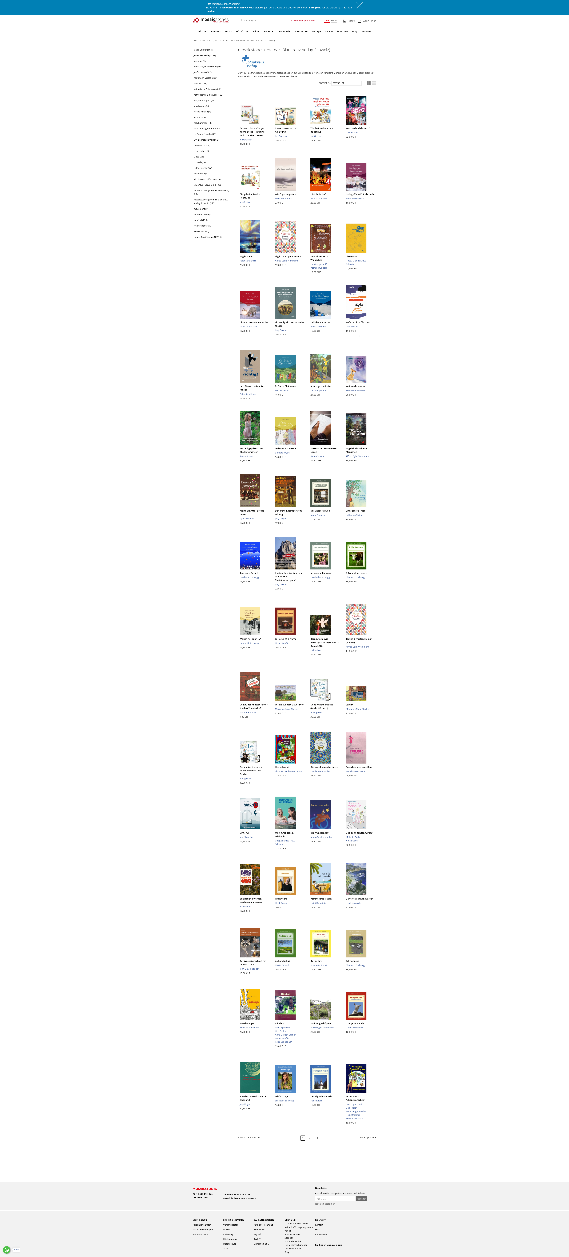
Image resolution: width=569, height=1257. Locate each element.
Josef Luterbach (247, 837)
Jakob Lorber (203, 49)
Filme (256, 31)
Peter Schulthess (283, 198)
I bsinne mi (281, 898)
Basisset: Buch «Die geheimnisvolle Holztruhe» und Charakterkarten (253, 132)
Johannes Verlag (205, 55)
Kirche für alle (202, 111)
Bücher (202, 31)
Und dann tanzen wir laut (359, 832)
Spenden (288, 1237)
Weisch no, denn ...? (250, 638)
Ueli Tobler (315, 650)
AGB (225, 1248)
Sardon (349, 704)
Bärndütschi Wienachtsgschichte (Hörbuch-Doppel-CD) (324, 642)
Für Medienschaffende (295, 1244)
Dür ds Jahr (316, 960)
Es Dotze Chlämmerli (286, 386)
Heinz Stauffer (282, 643)
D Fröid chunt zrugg (356, 573)
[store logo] (211, 20)
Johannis (200, 60)
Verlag (287, 1230)
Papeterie (285, 31)
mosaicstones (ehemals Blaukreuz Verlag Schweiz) (211, 201)
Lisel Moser (352, 326)
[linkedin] (342, 1249)
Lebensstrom (202, 145)
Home (196, 40)
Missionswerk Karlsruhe (207, 179)
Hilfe (317, 1229)
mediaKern (201, 173)
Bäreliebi (279, 1023)
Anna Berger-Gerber (285, 1034)
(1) (359, 335)
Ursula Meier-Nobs (249, 643)
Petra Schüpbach (318, 267)
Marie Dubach (317, 514)
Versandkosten (230, 1224)
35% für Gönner (292, 1234)
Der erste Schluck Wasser (359, 898)
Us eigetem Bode (355, 1023)
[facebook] (317, 1249)
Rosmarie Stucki (283, 390)
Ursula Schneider (354, 1027)
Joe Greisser (246, 139)
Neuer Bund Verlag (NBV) (208, 236)
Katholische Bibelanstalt (207, 89)
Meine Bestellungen (203, 1229)
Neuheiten (301, 31)
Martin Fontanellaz (355, 390)
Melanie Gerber (354, 837)
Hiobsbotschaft (318, 194)
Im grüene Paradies (320, 573)
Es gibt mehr (246, 256)
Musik (228, 31)
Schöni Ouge (282, 1096)
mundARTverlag (204, 214)
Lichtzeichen (201, 150)
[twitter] (336, 1249)
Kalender (269, 31)
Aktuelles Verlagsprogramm (298, 1227)
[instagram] (330, 1249)
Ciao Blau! (351, 256)
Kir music (200, 117)
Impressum (321, 1234)
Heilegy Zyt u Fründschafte (360, 194)
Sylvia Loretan (247, 518)
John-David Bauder (249, 968)
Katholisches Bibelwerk (208, 94)
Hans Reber (316, 1100)
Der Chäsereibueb (320, 510)
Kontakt (366, 31)
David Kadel (352, 132)
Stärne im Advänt (249, 573)
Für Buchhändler (293, 1241)
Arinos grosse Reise (320, 386)
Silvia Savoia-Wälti (355, 198)
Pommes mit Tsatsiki (321, 898)
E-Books (216, 31)
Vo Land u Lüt (282, 960)
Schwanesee (352, 960)
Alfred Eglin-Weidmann (287, 260)
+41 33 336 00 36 (241, 1194)
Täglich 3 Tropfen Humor (288, 256)
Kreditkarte (259, 1229)
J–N (215, 40)
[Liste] (373, 83)
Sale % (329, 31)
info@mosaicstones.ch (243, 1198)
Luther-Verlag (203, 167)
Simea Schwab (247, 456)
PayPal (257, 1234)
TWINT (257, 1238)
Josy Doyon (281, 330)
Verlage (316, 31)
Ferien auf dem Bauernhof (289, 704)
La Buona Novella (205, 134)
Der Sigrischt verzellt (321, 1096)
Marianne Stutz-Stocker (287, 708)
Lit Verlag (200, 162)
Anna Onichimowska (321, 837)
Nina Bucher (352, 840)
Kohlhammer (202, 122)
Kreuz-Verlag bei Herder (207, 128)
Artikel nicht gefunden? (303, 20)
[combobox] (265, 20)
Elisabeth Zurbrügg (249, 577)
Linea (199, 156)
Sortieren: (325, 82)
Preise (226, 1229)
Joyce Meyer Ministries (207, 66)
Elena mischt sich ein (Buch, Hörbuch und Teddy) (251, 770)
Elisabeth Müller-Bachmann (289, 771)
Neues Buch (201, 231)
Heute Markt (282, 767)
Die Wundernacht (319, 832)
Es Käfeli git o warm (285, 638)
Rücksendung (230, 1238)
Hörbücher (242, 31)
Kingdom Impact (204, 100)
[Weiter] (316, 1138)
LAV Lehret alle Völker (206, 139)
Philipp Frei (316, 712)
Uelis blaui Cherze (320, 322)
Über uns (342, 31)
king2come (201, 105)
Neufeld (200, 220)
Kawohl (200, 83)
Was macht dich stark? (358, 128)
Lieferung (228, 1234)
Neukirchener (203, 225)
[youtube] (323, 1249)
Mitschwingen (247, 1023)
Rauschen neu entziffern (359, 767)
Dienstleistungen (293, 1248)
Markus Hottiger (248, 712)
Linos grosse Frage (355, 510)
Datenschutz (229, 1243)
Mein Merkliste (200, 1234)
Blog (354, 31)
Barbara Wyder (318, 326)
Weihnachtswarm (355, 386)
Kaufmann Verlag (205, 77)
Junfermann (202, 72)
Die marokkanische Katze (324, 767)
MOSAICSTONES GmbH (208, 184)
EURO (334, 20)
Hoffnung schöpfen (320, 1023)
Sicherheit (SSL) (261, 1243)
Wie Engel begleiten (285, 194)
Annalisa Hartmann (356, 771)
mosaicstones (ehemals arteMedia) (211, 192)
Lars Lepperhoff (318, 264)
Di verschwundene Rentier (254, 322)
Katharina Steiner (354, 514)
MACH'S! (244, 832)
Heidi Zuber (281, 902)
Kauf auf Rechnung (263, 1224)
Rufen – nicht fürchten (358, 322)
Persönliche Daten (202, 1224)
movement (201, 208)
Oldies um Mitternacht (287, 448)
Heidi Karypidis (318, 902)
